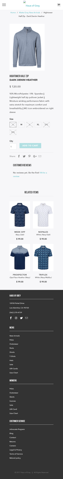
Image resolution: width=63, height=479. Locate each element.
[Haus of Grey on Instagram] (16, 318)
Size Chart (14, 373)
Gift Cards (14, 368)
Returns (13, 441)
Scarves (13, 401)
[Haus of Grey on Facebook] (11, 318)
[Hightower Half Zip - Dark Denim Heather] (27, 47)
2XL (46, 124)
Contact (13, 437)
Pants (12, 348)
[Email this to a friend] (39, 156)
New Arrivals (15, 336)
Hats (11, 360)
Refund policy (15, 458)
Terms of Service (16, 454)
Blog (11, 433)
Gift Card (13, 409)
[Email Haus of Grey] (26, 318)
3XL (13, 132)
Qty (11, 141)
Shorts (12, 352)
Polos (12, 340)
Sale (11, 364)
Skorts (12, 397)
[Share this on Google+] (34, 156)
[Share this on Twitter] (23, 156)
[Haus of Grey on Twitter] (21, 318)
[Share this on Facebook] (18, 156)
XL (38, 124)
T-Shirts (12, 356)
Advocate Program (17, 429)
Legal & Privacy (16, 450)
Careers (13, 446)
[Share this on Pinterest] (29, 156)
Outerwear (14, 344)
